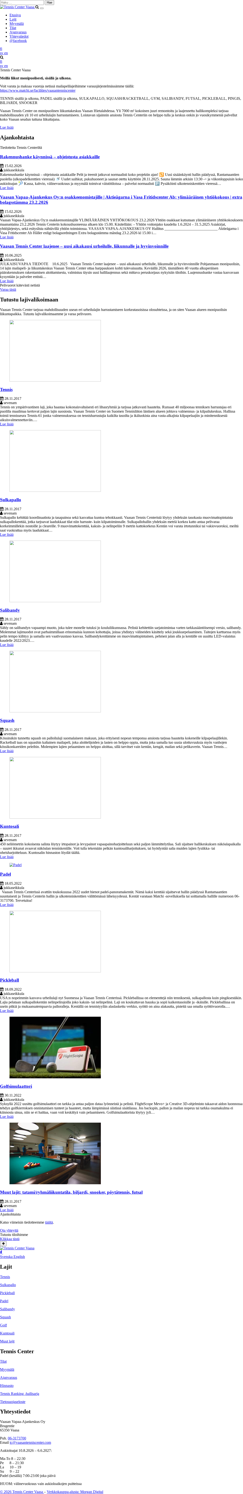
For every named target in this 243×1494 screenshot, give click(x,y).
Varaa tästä (8, 289)
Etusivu (15, 15)
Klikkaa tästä (9, 1239)
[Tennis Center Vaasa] (17, 7)
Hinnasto (7, 1386)
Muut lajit (7, 1341)
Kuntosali (9, 826)
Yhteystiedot (18, 36)
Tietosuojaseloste (12, 1402)
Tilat (12, 28)
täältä (49, 1222)
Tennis (6, 389)
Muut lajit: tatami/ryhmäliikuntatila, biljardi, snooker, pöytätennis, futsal (71, 1192)
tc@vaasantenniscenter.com (30, 1442)
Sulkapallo (10, 499)
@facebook (18, 41)
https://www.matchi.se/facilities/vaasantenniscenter (37, 90)
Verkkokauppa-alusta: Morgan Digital (75, 1492)
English (19, 1257)
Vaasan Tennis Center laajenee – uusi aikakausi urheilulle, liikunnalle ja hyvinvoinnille (84, 246)
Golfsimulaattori (16, 1086)
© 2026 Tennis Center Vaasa (22, 1492)
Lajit (12, 19)
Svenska (7, 1257)
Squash (7, 720)
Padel (5, 874)
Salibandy (10, 610)
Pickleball (9, 980)
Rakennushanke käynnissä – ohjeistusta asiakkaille (50, 156)
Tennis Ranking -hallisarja (19, 1394)
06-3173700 (17, 1438)
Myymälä (16, 24)
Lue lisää (7, 188)
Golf (3, 1325)
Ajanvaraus (18, 32)
